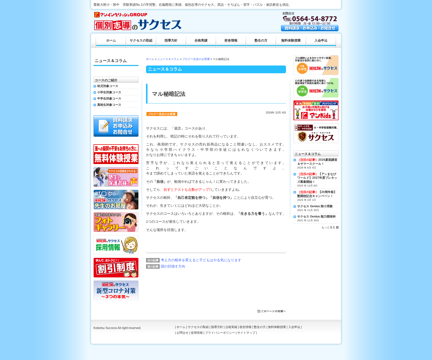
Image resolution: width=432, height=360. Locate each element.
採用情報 (197, 332)
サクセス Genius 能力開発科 (316, 216)
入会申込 (321, 40)
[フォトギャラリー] (116, 214)
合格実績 (201, 40)
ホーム (150, 59)
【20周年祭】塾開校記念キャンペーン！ (317, 194)
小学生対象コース (109, 92)
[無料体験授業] (116, 146)
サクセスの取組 (141, 40)
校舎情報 (231, 40)
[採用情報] (116, 236)
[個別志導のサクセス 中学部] (316, 80)
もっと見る (328, 227)
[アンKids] (316, 102)
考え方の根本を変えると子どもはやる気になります (201, 260)
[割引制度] (116, 259)
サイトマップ (246, 332)
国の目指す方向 (173, 266)
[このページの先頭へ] (272, 312)
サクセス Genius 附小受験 (315, 206)
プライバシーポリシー (220, 332)
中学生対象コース (109, 98)
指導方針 (171, 40)
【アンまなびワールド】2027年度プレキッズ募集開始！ (317, 178)
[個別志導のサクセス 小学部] (316, 57)
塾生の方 (261, 40)
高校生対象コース (109, 104)
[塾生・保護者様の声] (116, 168)
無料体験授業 (291, 40)
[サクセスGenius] (316, 125)
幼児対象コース (107, 86)
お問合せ (182, 332)
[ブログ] (116, 191)
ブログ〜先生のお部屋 (196, 59)
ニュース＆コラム (168, 59)
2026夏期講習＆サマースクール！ (317, 162)
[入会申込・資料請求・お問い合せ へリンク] (309, 30)
